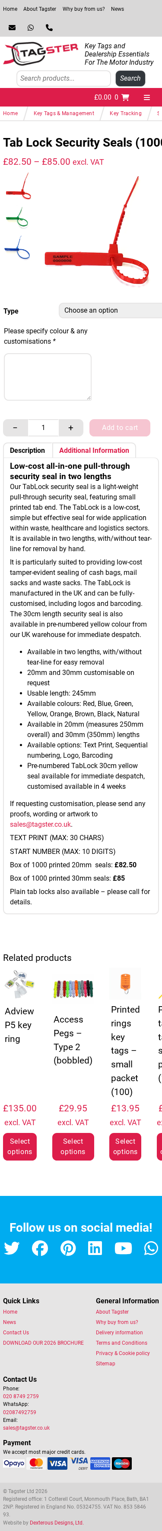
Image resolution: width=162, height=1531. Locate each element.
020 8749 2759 (21, 1396)
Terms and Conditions (121, 1343)
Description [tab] (27, 451)
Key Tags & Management (64, 113)
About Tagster (39, 9)
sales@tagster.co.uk (40, 824)
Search (130, 78)
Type (11, 311)
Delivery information (119, 1333)
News (117, 9)
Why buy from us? (84, 9)
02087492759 (19, 1412)
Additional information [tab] (94, 451)
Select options (19, 1146)
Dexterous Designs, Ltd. (57, 1523)
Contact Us (16, 1333)
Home (10, 9)
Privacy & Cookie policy (123, 1353)
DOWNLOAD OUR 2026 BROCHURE (43, 1343)
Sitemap (105, 1364)
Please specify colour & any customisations (46, 336)
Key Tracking (126, 113)
